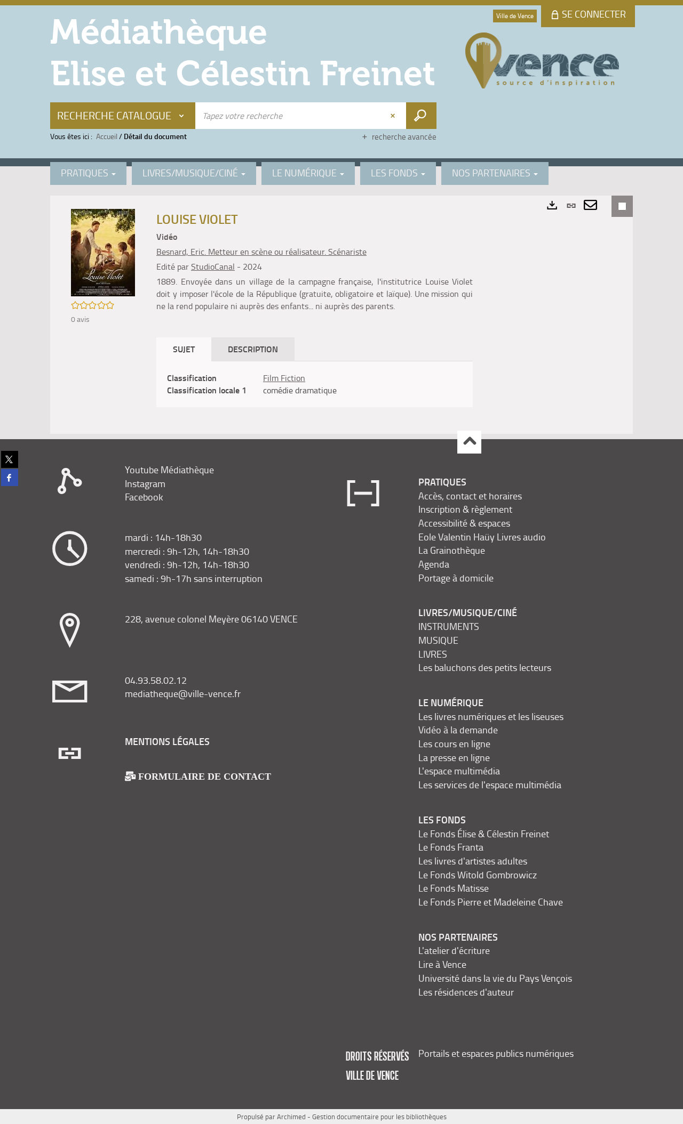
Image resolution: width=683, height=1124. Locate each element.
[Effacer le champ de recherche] (394, 115)
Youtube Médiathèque (169, 469)
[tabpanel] (314, 384)
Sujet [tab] (184, 349)
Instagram (145, 483)
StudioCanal (213, 266)
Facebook (144, 496)
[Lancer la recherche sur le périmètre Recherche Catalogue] (421, 115)
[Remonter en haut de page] (469, 442)
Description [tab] (253, 349)
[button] (103, 252)
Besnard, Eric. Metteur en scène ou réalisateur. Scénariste (261, 251)
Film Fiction (284, 378)
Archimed (291, 1116)
